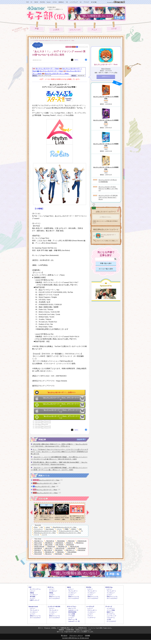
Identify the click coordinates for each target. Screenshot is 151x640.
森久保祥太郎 (39, 546)
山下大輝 (38, 544)
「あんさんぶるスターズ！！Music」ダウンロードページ (60, 411)
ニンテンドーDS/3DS (54, 606)
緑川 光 (68, 554)
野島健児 (58, 554)
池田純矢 (59, 550)
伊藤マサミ (38, 541)
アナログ (86, 2)
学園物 (66, 529)
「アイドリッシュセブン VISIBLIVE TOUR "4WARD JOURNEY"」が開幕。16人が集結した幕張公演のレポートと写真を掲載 (62, 519)
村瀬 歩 (37, 550)
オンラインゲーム (35, 589)
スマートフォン (71, 606)
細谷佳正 (80, 543)
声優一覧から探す (106, 263)
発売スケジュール (54, 596)
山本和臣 (48, 544)
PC (31, 2)
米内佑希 (38, 554)
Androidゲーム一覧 (74, 621)
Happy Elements (50, 529)
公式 (61, 480)
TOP (27, 2)
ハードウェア (74, 2)
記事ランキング (34, 600)
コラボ (114, 28)
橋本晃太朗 (81, 541)
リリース (36, 534)
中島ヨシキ (70, 550)
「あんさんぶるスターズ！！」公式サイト (61, 392)
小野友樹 (59, 544)
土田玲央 (38, 552)
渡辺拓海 (81, 550)
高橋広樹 (48, 543)
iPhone (67, 46)
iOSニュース (72, 608)
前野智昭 (71, 548)
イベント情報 (111, 610)
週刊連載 (32, 596)
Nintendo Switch (33, 606)
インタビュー (34, 594)
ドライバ (90, 616)
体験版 (32, 593)
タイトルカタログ (54, 598)
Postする (76, 59)
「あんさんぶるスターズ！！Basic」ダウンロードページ (60, 399)
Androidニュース (73, 610)
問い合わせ (64, 635)
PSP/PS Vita (108, 587)
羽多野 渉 (50, 541)
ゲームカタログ (111, 621)
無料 (80, 529)
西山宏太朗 (74, 546)
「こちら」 (85, 630)
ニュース (85, 46)
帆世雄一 (60, 552)
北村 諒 (48, 554)
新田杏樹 (70, 544)
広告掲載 (87, 635)
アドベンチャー (38, 529)
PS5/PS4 (42, 2)
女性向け (61, 2)
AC (81, 2)
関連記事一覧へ (81, 439)
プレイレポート (73, 591)
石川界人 (48, 548)
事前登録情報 (72, 612)
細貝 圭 (69, 543)
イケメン (75, 29)
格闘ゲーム (110, 612)
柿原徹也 (61, 541)
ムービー (32, 598)
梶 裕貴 (71, 541)
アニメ (94, 29)
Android (74, 46)
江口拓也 (38, 543)
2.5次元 (56, 29)
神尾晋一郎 (62, 546)
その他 (109, 619)
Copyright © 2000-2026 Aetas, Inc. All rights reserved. (75, 638)
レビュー (32, 591)
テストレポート (92, 610)
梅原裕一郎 (49, 552)
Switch (49, 2)
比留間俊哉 (71, 552)
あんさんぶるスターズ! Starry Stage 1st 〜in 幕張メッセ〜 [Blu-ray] (108, 188)
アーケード (108, 606)
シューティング (111, 616)
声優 (37, 28)
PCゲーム (51, 587)
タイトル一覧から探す (106, 269)
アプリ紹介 (71, 616)
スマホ (55, 2)
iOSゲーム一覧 (72, 619)
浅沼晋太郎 (59, 548)
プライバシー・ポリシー (76, 635)
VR (67, 2)
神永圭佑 (51, 546)
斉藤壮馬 (38, 548)
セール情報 (71, 614)
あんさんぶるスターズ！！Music (57, 73)
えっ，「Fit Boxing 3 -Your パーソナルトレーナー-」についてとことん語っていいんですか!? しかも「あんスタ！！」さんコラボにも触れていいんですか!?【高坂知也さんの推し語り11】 (59, 452)
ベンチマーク (92, 617)
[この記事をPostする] (72, 60)
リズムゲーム (111, 617)
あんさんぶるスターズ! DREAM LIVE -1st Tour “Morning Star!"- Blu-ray (108, 197)
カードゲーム (111, 614)
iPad (70, 46)
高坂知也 (59, 543)
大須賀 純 (48, 550)
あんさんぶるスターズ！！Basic (47, 68)
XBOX (36, 2)
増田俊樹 (82, 548)
